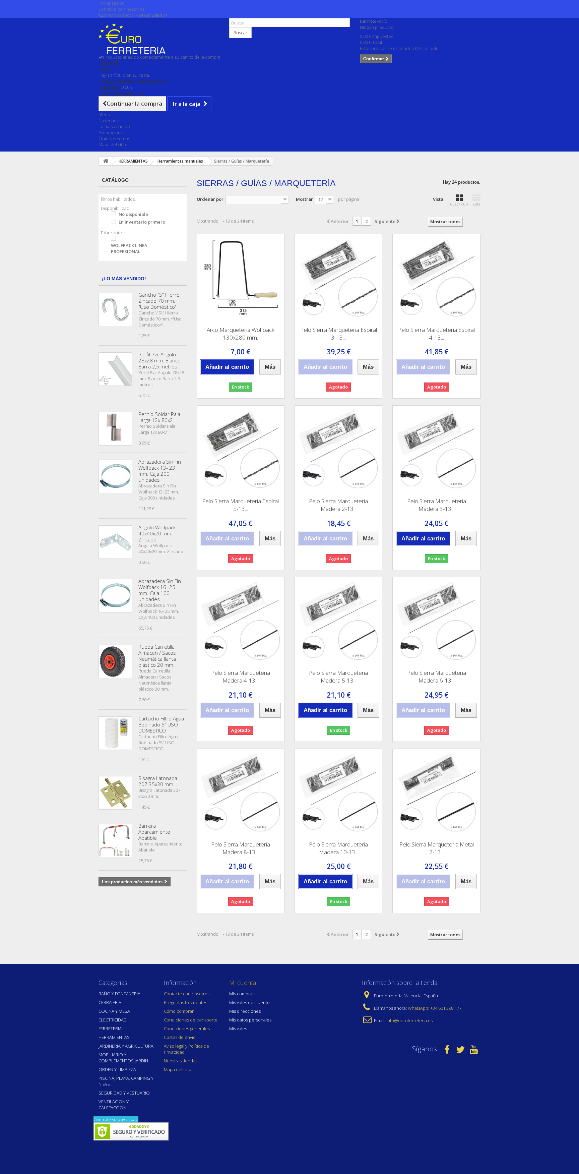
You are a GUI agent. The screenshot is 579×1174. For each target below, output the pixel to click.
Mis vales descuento (249, 1002)
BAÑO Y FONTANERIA (119, 994)
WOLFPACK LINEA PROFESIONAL (129, 248)
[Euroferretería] (159, 38)
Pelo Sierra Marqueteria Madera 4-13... (240, 676)
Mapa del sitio (112, 144)
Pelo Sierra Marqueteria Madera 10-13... (338, 848)
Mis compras (241, 994)
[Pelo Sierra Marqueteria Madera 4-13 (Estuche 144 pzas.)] (240, 620)
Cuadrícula (459, 204)
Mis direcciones (245, 1011)
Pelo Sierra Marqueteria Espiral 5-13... (240, 505)
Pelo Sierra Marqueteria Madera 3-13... (436, 505)
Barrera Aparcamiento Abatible (154, 831)
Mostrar (304, 199)
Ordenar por (210, 199)
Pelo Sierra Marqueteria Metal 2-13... (436, 848)
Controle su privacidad (115, 1119)
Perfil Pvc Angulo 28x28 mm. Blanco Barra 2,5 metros (159, 360)
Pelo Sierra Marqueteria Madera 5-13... (338, 676)
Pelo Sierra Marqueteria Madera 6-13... (436, 676)
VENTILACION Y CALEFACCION (114, 1105)
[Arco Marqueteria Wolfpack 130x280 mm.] (240, 277)
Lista (476, 204)
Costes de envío (180, 1037)
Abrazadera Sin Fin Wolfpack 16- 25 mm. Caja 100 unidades (159, 590)
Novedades (110, 120)
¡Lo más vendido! (124, 278)
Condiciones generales (187, 1028)
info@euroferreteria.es (409, 1020)
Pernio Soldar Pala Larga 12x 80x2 (159, 417)
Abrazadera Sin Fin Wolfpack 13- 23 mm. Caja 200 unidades (159, 470)
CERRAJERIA (110, 1002)
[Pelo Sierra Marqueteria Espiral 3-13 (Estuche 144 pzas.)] (338, 277)
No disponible (133, 214)
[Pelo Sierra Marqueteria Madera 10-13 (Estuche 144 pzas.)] (338, 792)
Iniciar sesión (112, 3)
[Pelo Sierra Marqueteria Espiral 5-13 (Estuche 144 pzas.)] (240, 449)
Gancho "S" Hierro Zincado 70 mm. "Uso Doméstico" (159, 300)
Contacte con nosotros (121, 9)
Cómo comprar (179, 1011)
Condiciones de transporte (190, 1020)
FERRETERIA (110, 1028)
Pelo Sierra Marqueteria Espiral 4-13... (436, 333)
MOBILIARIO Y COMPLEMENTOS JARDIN (123, 1058)
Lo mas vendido (114, 126)
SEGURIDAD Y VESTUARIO (124, 1093)
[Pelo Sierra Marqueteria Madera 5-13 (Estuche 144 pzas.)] (338, 620)
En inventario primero (142, 222)
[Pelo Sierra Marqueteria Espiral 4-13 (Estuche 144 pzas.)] (436, 277)
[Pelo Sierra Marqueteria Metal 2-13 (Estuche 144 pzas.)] (436, 792)
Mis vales (238, 1028)
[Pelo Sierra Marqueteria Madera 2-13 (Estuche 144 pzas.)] (338, 449)
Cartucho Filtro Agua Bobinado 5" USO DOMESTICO (161, 724)
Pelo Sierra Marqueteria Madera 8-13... (240, 848)
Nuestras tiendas (180, 1061)
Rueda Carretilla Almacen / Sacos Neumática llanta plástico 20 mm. (157, 655)
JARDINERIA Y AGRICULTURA (126, 1046)
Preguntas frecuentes (185, 1002)
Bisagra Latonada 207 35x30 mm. (157, 781)
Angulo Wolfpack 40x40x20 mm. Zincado (157, 533)
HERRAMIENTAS (114, 1037)
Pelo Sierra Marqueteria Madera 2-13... (338, 505)
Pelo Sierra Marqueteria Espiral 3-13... (338, 333)
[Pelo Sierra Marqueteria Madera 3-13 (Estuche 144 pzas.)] (436, 449)
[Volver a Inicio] (105, 161)
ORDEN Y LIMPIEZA (117, 1069)
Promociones (112, 132)
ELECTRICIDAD (113, 1020)
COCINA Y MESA (114, 1011)
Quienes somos (114, 138)
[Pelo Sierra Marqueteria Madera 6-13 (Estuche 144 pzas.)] (436, 620)
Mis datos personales (250, 1020)
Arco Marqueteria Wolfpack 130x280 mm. (240, 333)
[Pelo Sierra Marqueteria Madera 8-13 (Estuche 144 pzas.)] (240, 792)
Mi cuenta (242, 983)
